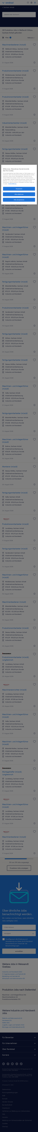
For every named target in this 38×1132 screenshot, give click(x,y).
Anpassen (19, 188)
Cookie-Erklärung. (12, 183)
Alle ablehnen (19, 194)
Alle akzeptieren (19, 200)
